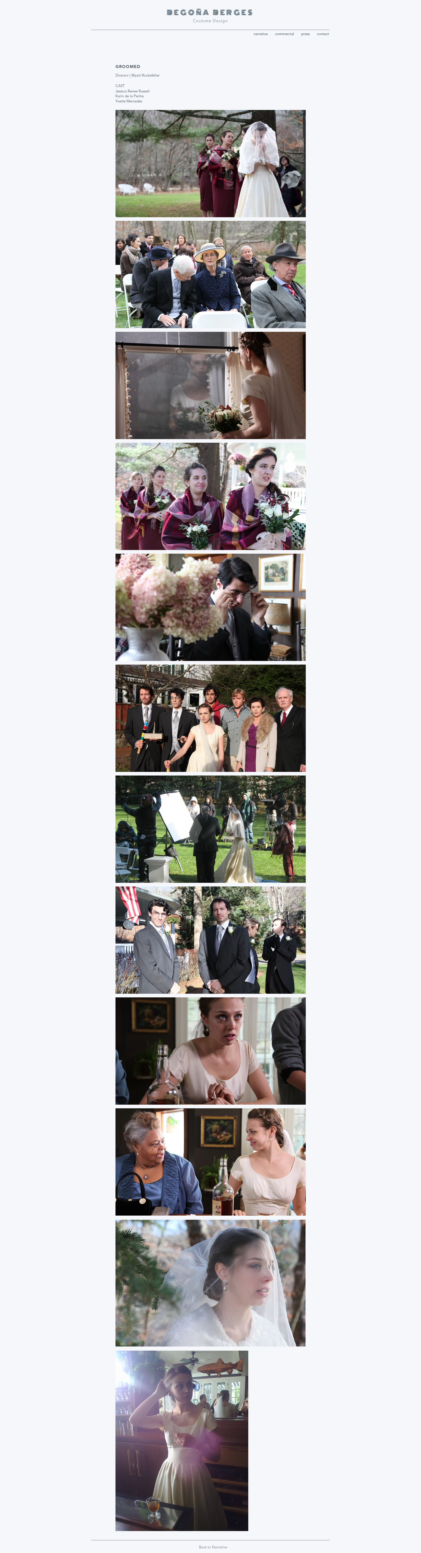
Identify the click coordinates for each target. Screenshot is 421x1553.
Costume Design (210, 20)
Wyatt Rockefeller (145, 75)
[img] (210, 163)
